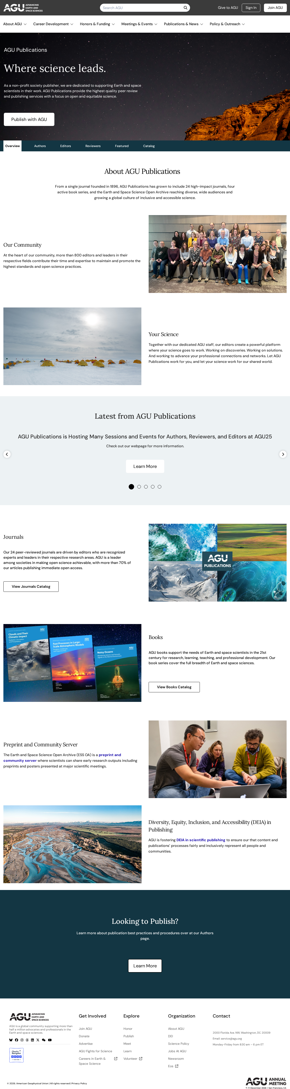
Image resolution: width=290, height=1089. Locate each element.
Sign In (251, 7)
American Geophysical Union (32, 1083)
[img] (185, 8)
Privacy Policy (79, 1083)
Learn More (145, 466)
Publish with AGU (29, 119)
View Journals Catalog (31, 586)
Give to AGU (228, 7)
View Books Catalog (174, 687)
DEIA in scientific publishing (200, 840)
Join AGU (275, 7)
